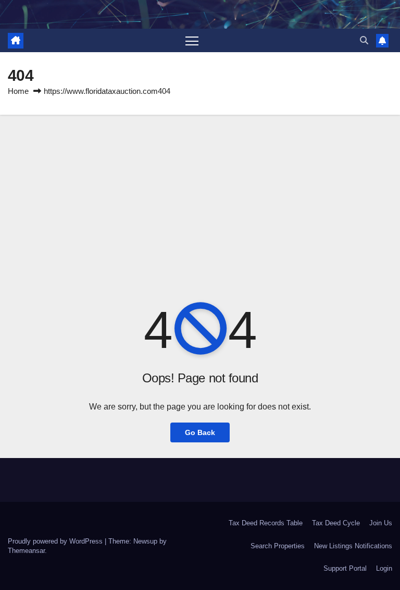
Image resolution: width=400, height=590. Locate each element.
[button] (364, 40)
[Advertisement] (200, 193)
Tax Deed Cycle (336, 523)
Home (18, 91)
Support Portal (345, 568)
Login (384, 568)
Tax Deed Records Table (266, 523)
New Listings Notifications (353, 546)
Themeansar (26, 551)
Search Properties (278, 546)
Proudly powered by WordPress (56, 541)
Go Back (200, 432)
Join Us (380, 523)
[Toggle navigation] (192, 40)
